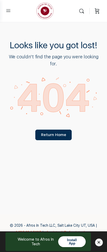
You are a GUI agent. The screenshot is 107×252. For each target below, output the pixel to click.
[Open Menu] (8, 10)
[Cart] (97, 11)
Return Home (53, 134)
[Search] (82, 11)
